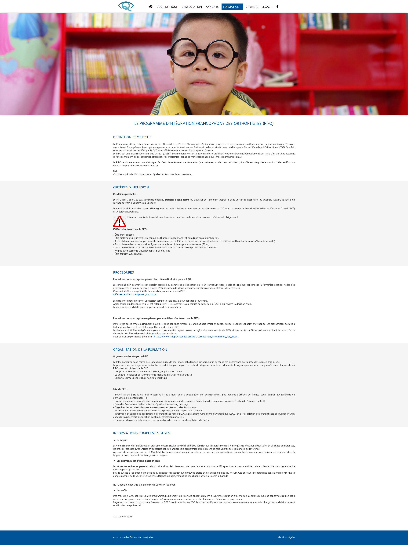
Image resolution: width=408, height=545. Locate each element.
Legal (266, 7)
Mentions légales (286, 537)
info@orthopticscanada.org (162, 334)
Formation (231, 7)
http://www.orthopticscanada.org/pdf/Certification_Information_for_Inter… (196, 337)
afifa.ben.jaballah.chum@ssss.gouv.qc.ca (134, 295)
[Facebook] (277, 6)
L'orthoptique (167, 7)
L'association (192, 7)
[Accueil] (150, 6)
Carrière (252, 7)
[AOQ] (126, 6)
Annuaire (212, 7)
